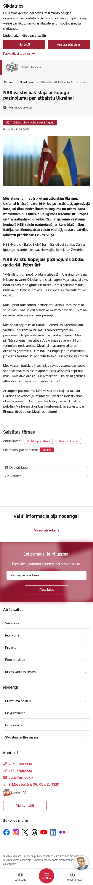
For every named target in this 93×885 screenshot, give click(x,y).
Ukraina (46, 449)
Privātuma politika (18, 701)
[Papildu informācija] (24, 792)
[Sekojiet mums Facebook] (6, 832)
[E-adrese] (12, 792)
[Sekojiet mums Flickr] (62, 832)
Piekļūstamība (15, 713)
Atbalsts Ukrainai (68, 441)
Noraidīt (24, 44)
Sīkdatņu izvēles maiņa (21, 737)
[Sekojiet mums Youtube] (43, 832)
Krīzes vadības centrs (20, 672)
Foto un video (15, 660)
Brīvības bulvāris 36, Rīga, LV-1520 (34, 784)
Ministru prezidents (38, 441)
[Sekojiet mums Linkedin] (53, 832)
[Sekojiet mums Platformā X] (25, 832)
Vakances (12, 623)
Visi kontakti (25, 805)
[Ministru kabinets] (41, 72)
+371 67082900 (20, 771)
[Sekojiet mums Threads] (34, 832)
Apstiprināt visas (69, 44)
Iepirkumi (12, 635)
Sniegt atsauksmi (46, 530)
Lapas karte (13, 725)
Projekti (10, 647)
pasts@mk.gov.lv (21, 777)
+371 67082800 (20, 764)
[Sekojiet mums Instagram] (16, 832)
